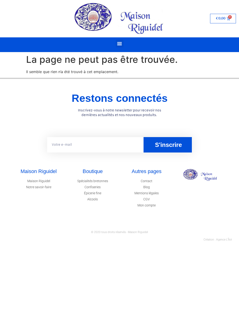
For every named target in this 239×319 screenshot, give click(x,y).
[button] (119, 43)
